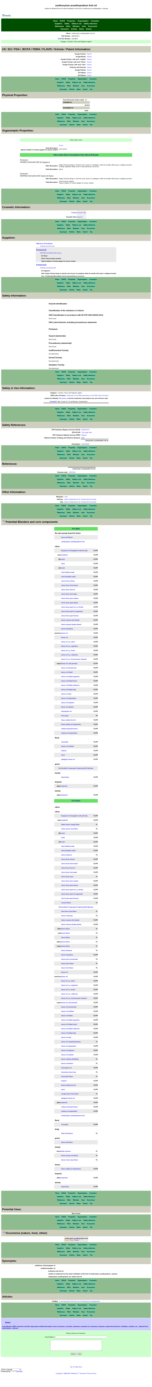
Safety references (90, 24)
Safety (66, 24)
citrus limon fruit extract (69, 585)
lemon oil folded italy (68, 689)
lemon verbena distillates (70, 1059)
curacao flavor (66, 903)
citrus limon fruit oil (68, 590)
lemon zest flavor (67, 1063)
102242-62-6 (85, 430)
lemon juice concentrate (69, 959)
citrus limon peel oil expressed (72, 611)
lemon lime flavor (67, 968)
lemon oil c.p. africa (68, 642)
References (59, 26)
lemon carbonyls (67, 916)
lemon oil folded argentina (70, 676)
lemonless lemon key (68, 1072)
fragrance (80, 217)
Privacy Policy (91, 1373)
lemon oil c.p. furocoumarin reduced (74, 659)
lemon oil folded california (70, 685)
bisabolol (64, 555)
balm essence (66, 1151)
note (4, 521)
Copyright (59, 1373)
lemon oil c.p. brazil (68, 650)
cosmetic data (81, 212)
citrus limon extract (68, 581)
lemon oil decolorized (68, 668)
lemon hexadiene (67, 629)
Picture (76, 1240)
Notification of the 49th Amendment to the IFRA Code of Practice (87, 395)
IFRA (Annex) (63, 398)
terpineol (64, 786)
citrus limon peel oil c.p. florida (72, 607)
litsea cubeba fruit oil (68, 720)
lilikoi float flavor (67, 1133)
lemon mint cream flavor (69, 1160)
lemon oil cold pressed (69, 663)
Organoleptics (83, 21)
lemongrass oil (66, 711)
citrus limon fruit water (69, 594)
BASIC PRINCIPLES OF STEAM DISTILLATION (80, 499)
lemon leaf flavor (67, 537)
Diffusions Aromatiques (44, 243)
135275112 (72, 472)
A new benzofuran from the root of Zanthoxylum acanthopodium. (79, 1301)
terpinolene (65, 777)
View (66, 497)
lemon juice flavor (67, 963)
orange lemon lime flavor (70, 1094)
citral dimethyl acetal (68, 576)
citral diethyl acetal (67, 572)
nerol (63, 755)
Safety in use (77, 24)
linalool (63, 750)
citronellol (53, 401)
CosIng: (74, 212)
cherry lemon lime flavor (69, 829)
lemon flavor (65, 929)
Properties (71, 21)
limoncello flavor (67, 1076)
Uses (84, 26)
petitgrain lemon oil (68, 759)
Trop (71, 1240)
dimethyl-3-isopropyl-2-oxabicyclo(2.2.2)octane (77, 768)
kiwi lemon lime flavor (69, 911)
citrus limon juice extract (69, 598)
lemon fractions (66, 950)
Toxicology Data (86, 432)
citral (63, 559)
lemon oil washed (67, 707)
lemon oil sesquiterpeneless (71, 1042)
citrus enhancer (66, 855)
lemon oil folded (67, 672)
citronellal (64, 742)
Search (88, 29)
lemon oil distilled (67, 746)
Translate (19, 1371)
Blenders (76, 26)
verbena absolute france (69, 729)
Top (91, 89)
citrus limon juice (67, 876)
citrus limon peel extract (69, 603)
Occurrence (92, 26)
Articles (74, 29)
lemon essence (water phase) (71, 624)
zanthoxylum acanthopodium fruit (73, 542)
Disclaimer (83, 1373)
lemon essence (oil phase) (70, 620)
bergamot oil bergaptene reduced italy (74, 550)
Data (82, 438)
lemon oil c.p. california (69, 655)
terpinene (64, 795)
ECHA (60, 39)
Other (68, 26)
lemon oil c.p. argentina (69, 646)
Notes (81, 29)
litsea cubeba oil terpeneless (71, 724)
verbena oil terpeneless (69, 733)
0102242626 (85, 444)
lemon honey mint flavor (69, 1155)
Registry (84, 435)
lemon (61, 145)
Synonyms (65, 29)
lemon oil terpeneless (68, 698)
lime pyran (65, 716)
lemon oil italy (66, 694)
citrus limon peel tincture (70, 616)
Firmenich (41, 250)
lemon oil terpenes (67, 702)
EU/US (62, 21)
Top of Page (74, 1367)
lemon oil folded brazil (69, 681)
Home (55, 21)
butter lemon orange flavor (70, 824)
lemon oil (64, 633)
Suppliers (58, 24)
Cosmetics (95, 21)
